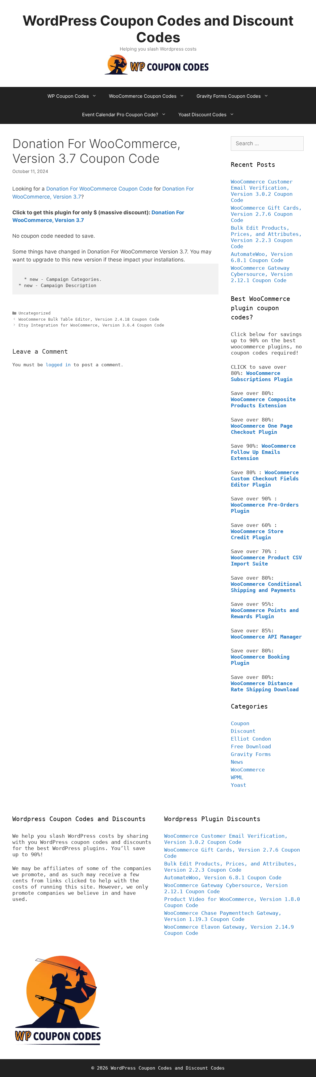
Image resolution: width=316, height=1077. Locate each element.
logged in (58, 365)
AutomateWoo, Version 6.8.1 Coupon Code (262, 257)
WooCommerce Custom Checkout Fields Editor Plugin (265, 478)
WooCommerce (248, 770)
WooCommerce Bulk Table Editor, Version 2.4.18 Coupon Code (89, 319)
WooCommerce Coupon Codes (143, 96)
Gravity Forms (251, 754)
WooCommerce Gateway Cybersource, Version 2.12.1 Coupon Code (262, 274)
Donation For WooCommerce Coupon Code (99, 189)
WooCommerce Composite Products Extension (263, 402)
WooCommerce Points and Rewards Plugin (265, 613)
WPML (237, 777)
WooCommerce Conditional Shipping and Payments (266, 587)
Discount (243, 731)
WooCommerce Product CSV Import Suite (266, 560)
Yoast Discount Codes (202, 114)
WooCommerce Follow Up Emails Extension (263, 452)
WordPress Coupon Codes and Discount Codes (158, 29)
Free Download (251, 746)
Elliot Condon (251, 739)
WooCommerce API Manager (266, 637)
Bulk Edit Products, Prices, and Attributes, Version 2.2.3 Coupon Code (266, 237)
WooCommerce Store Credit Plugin (257, 534)
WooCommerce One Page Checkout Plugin (262, 429)
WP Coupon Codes (68, 96)
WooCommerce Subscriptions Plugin (262, 376)
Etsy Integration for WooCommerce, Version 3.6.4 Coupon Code (91, 325)
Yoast (238, 785)
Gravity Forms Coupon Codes (229, 96)
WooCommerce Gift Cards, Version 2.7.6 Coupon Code (266, 214)
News (237, 762)
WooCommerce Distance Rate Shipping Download (265, 686)
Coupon (240, 723)
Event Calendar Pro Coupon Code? (120, 114)
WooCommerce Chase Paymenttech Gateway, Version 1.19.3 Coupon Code (222, 916)
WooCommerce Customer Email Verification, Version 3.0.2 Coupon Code (262, 191)
